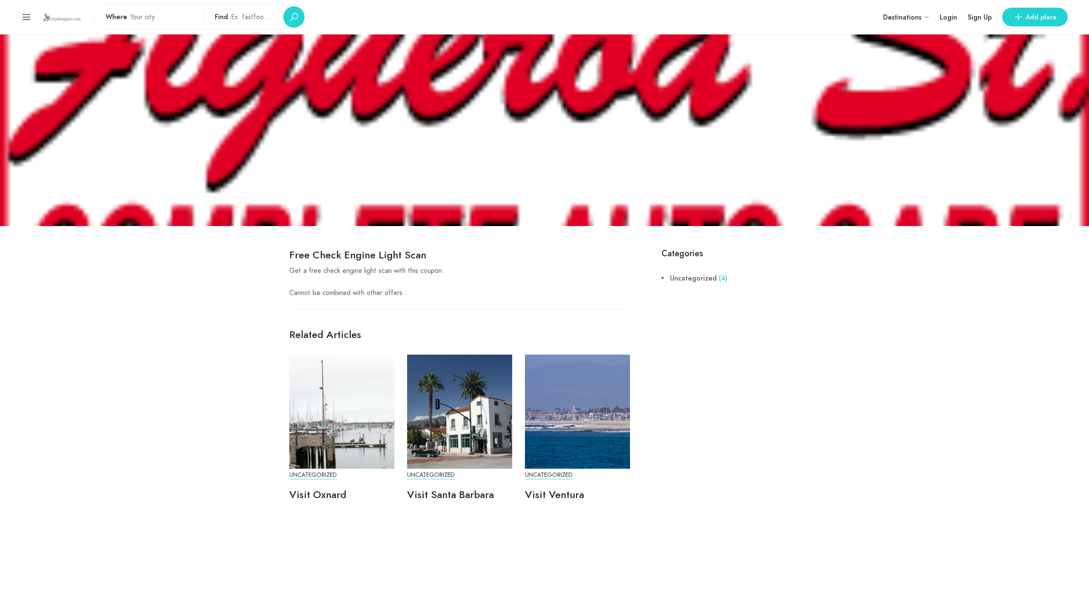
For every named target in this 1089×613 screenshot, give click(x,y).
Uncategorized (313, 475)
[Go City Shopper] (63, 17)
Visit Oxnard (317, 494)
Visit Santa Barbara (450, 494)
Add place (1041, 17)
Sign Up (980, 17)
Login (948, 17)
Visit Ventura (554, 494)
